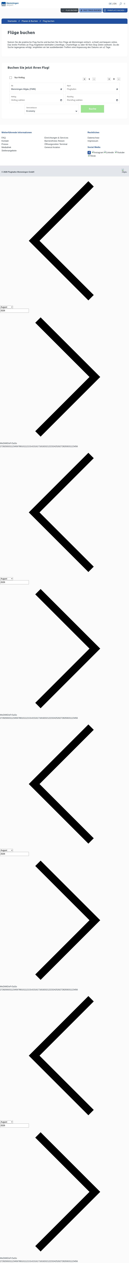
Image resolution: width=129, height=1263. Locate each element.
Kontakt (5, 141)
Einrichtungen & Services (56, 138)
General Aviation (52, 147)
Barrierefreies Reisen (54, 141)
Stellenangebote (9, 150)
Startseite (12, 21)
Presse (5, 144)
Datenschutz (93, 138)
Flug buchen (70, 10)
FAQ (4, 138)
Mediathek (6, 147)
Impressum (93, 141)
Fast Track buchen (91, 10)
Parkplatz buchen (115, 10)
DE (110, 4)
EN (115, 4)
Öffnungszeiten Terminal (55, 144)
